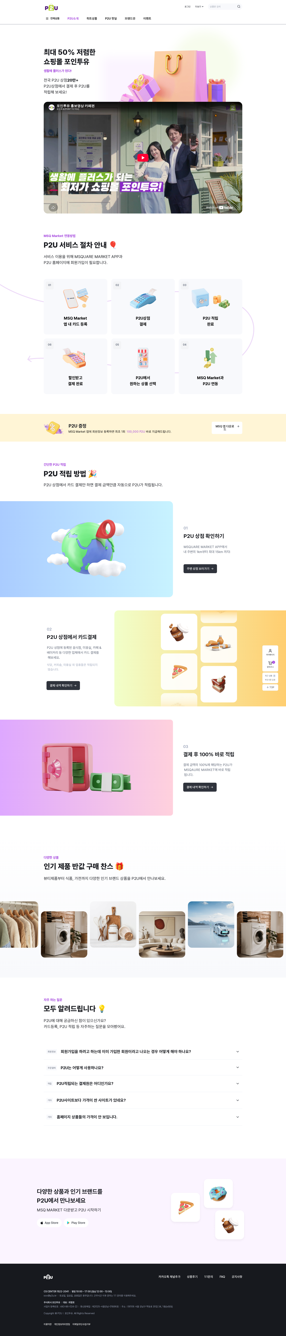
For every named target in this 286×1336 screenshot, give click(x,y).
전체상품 (55, 18)
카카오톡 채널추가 (169, 1276)
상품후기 (192, 1276)
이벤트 (147, 18)
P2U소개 (73, 18)
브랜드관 (130, 18)
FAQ (222, 1276)
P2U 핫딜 (111, 18)
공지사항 (237, 1276)
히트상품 (92, 18)
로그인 (188, 6)
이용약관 (48, 1324)
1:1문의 (208, 1276)
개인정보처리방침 (62, 1324)
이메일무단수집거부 (81, 1324)
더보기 (198, 6)
